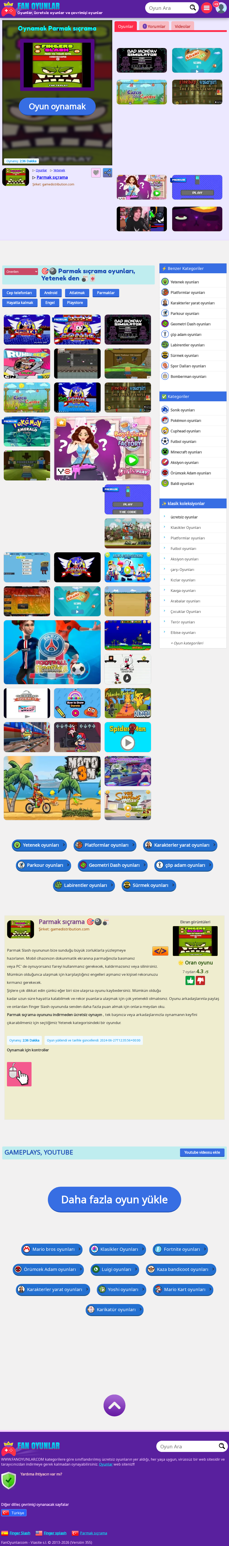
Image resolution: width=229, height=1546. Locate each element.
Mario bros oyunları (53, 1249)
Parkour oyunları (185, 313)
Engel (50, 302)
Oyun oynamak (57, 106)
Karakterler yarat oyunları (193, 303)
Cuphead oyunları (186, 431)
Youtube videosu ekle (202, 1152)
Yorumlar (154, 26)
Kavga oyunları (183, 590)
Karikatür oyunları (116, 1309)
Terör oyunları (183, 622)
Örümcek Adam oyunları (191, 473)
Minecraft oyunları (186, 452)
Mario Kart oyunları (185, 1289)
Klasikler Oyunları (186, 527)
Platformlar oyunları (188, 292)
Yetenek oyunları (185, 282)
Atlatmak (77, 292)
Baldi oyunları (182, 483)
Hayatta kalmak (20, 302)
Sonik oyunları (183, 410)
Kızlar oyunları (183, 580)
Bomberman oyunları (188, 376)
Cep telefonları (19, 292)
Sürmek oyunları (185, 355)
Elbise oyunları (183, 632)
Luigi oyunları (116, 1269)
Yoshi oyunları (123, 1289)
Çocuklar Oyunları (186, 611)
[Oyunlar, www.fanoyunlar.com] (31, 9)
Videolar (183, 26)
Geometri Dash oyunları (191, 324)
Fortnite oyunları (182, 1249)
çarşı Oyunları (182, 569)
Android (50, 292)
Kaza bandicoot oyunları (182, 1269)
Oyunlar (125, 26)
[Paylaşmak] (107, 172)
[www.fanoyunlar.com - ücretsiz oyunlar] (31, 1448)
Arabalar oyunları (185, 601)
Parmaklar (106, 292)
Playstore (75, 302)
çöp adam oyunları (186, 334)
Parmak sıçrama (93, 1533)
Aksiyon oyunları (185, 462)
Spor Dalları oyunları (188, 366)
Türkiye (17, 1512)
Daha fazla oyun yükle (114, 1199)
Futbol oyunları (183, 441)
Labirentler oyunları (188, 345)
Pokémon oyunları (186, 420)
